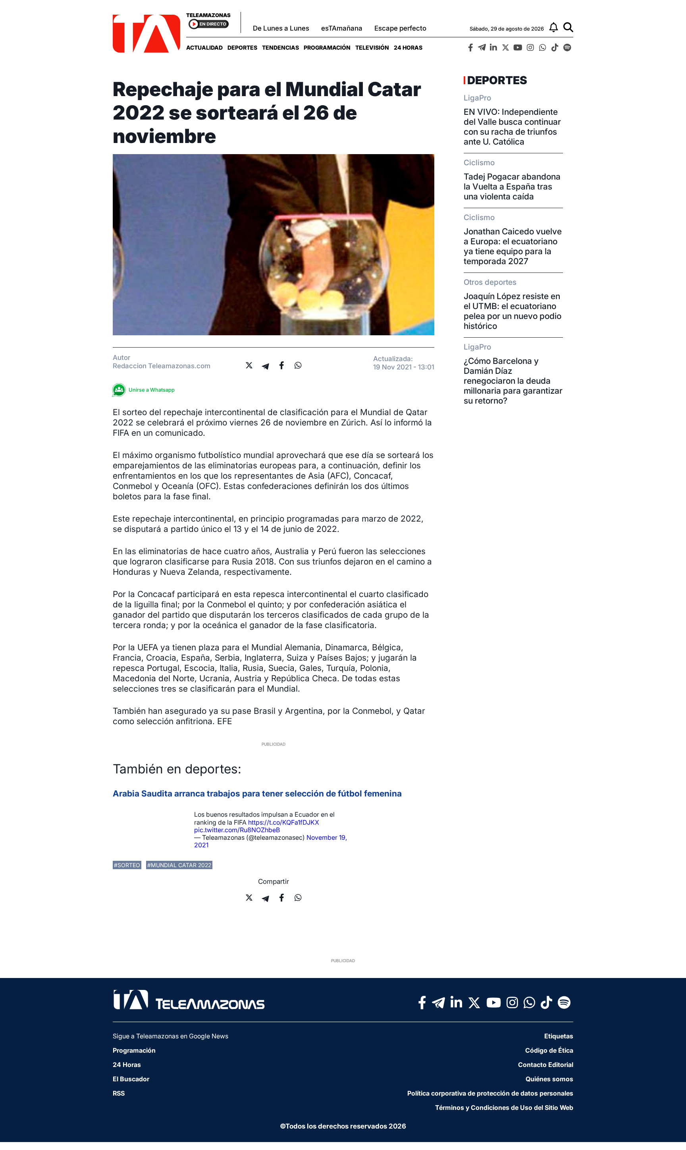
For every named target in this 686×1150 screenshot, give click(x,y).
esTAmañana (341, 28)
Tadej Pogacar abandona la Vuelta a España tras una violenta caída (512, 186)
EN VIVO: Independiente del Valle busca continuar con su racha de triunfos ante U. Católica (512, 127)
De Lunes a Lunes (281, 28)
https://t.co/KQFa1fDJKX (283, 822)
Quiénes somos (549, 1079)
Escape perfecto (400, 28)
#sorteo (127, 865)
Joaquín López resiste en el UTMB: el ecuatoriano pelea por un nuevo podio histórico (512, 311)
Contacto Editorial (545, 1065)
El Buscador (131, 1079)
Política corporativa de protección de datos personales (490, 1093)
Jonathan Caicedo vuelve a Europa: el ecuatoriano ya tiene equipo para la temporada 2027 (513, 246)
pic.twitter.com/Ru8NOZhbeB (237, 830)
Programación (327, 47)
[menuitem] (204, 47)
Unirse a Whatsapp (152, 390)
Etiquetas (558, 1036)
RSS (119, 1093)
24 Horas (408, 47)
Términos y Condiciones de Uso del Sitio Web (504, 1107)
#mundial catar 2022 (179, 865)
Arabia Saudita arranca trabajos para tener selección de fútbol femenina (257, 793)
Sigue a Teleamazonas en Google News (170, 1036)
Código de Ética (549, 1050)
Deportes (242, 47)
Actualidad (204, 47)
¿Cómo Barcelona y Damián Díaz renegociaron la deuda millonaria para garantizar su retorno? (513, 381)
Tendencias (280, 47)
